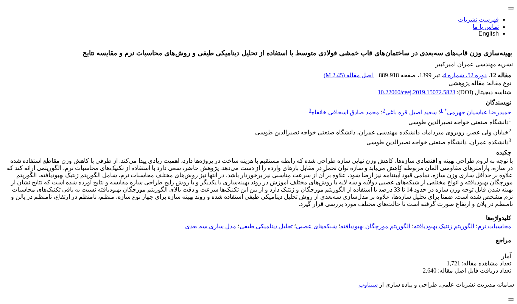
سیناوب (368, 284)
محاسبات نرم (494, 226)
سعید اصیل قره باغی (411, 112)
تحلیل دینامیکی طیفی (266, 226)
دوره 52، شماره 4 (465, 75)
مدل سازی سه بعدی (210, 226)
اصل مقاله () (349, 75)
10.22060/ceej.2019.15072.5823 (416, 92)
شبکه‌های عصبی (316, 226)
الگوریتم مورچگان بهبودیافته (375, 226)
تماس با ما (486, 26)
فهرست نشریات (478, 19)
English (488, 33)
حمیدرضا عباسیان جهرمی (477, 112)
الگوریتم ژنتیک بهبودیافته (444, 226)
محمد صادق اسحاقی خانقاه (345, 112)
